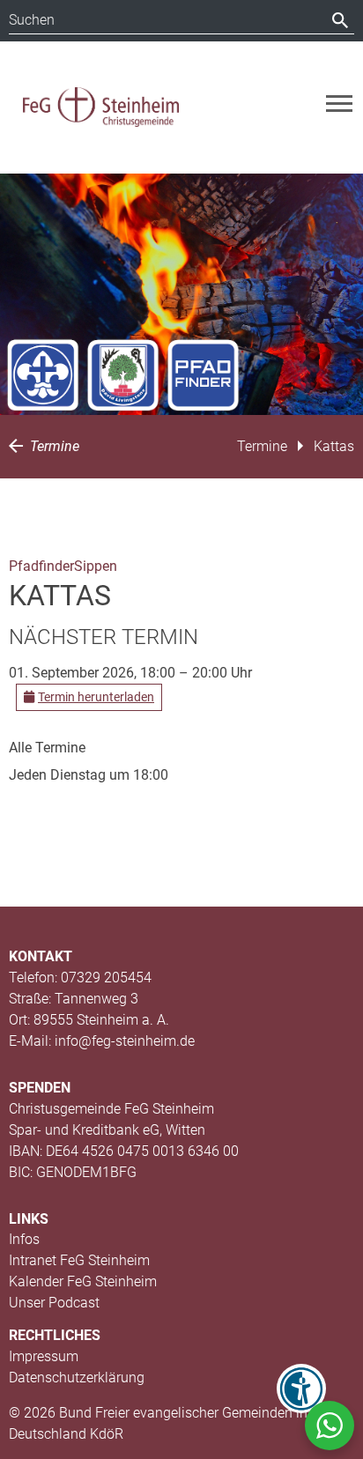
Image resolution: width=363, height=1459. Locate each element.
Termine (52, 446)
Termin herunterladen (96, 697)
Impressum (43, 1356)
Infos (24, 1239)
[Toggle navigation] (339, 103)
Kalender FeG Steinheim (83, 1281)
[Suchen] (340, 20)
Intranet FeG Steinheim (79, 1260)
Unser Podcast (54, 1302)
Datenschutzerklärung (76, 1377)
